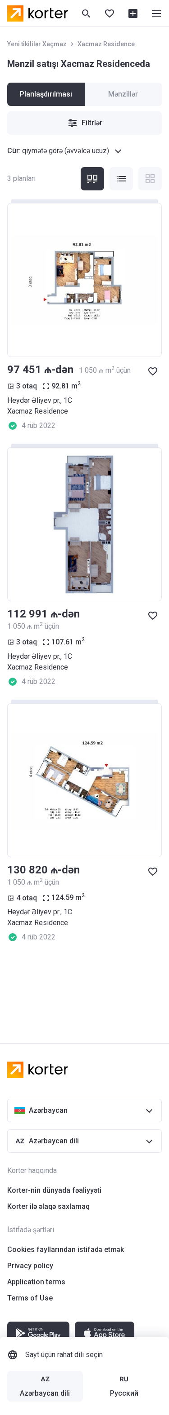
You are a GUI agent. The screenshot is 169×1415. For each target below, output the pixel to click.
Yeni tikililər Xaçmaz (37, 44)
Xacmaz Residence (106, 44)
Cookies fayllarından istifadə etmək (65, 1249)
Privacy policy (30, 1265)
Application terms (36, 1282)
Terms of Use (30, 1298)
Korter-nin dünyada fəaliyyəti (54, 1190)
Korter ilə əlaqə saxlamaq (48, 1206)
